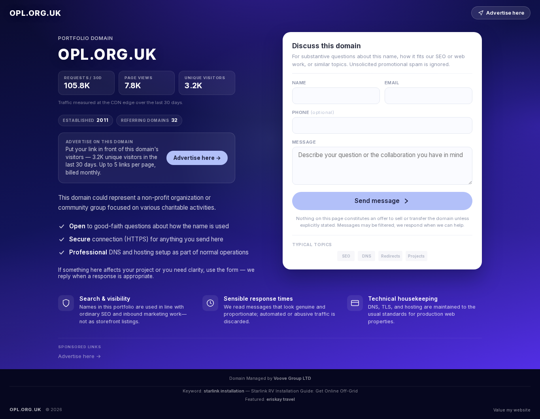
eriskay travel (280, 399)
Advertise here (505, 13)
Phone (313, 112)
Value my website (512, 410)
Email (392, 82)
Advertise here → (197, 158)
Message (304, 142)
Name (299, 82)
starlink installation (224, 391)
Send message (377, 201)
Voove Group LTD (292, 378)
